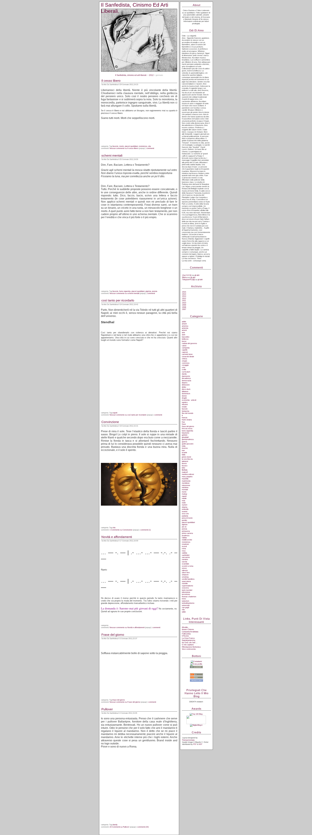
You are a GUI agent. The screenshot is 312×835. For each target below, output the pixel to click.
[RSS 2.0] (196, 675)
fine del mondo (187, 413)
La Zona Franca (188, 638)
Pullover (107, 709)
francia (184, 418)
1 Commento (121, 530)
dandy (115, 825)
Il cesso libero (111, 80)
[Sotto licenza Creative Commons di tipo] (196, 668)
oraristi (184, 511)
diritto (184, 387)
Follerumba (186, 634)
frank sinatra (187, 420)
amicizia (185, 328)
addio (184, 322)
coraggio (185, 365)
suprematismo (187, 586)
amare (184, 324)
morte (121, 146)
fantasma (185, 411)
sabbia (184, 553)
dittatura (185, 391)
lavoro (184, 463)
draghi (184, 398)
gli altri (197, 275)
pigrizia (148, 291)
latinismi (185, 461)
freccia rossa (187, 428)
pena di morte (187, 518)
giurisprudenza (188, 439)
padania (185, 516)
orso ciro (185, 514)
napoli (115, 413)
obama (184, 507)
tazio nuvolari (187, 590)
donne (184, 396)
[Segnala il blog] (196, 681)
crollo (184, 369)
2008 (184, 307)
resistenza (143, 146)
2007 (184, 309)
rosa (183, 551)
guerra (184, 442)
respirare (185, 544)
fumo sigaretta (124, 291)
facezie (115, 146)
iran (183, 450)
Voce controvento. (189, 649)
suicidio (185, 583)
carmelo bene (187, 354)
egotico (185, 402)
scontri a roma (187, 566)
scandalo (185, 564)
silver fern (186, 573)
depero (184, 383)
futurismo (185, 433)
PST (195, 744)
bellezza (185, 339)
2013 (184, 296)
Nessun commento (124, 148)
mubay (184, 494)
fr (182, 415)
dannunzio (186, 376)
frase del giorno (119, 700)
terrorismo (186, 594)
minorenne (186, 485)
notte (184, 503)
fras (183, 422)
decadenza (186, 378)
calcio (184, 346)
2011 (184, 300)
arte (183, 332)
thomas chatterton (189, 597)
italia (183, 455)
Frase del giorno (112, 634)
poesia (154, 291)
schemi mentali (111, 155)
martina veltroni (188, 474)
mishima (185, 487)
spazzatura (186, 581)
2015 (184, 292)
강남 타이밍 (187, 275)
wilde (184, 612)
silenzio (185, 570)
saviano (185, 559)
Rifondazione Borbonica (191, 647)
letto (183, 468)
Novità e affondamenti (116, 537)
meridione (185, 483)
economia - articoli (189, 400)
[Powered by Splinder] (196, 683)
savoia (184, 562)
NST (200, 744)
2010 (184, 303)
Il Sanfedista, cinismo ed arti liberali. (131, 75)
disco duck (186, 389)
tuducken (185, 601)
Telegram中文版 (188, 279)
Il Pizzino (185, 636)
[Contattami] (196, 661)
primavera (186, 531)
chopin (184, 361)
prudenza (185, 535)
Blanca (185, 277)
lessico (184, 466)
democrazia (186, 381)
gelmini (184, 435)
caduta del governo (189, 343)
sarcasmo (186, 557)
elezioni (185, 404)
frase (184, 424)
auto (183, 335)
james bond (186, 457)
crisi (183, 367)
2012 (151, 75)
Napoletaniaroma (188, 640)
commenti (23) (143, 827)
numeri (184, 505)
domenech (186, 394)
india (183, 446)
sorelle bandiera (188, 579)
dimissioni (185, 385)
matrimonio (186, 481)
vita (149, 146)
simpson (185, 575)
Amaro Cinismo (188, 629)
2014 (184, 294)
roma (184, 548)
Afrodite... (185, 627)
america (185, 326)
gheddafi (185, 437)
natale (184, 498)
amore (184, 330)
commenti (150, 148)
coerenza (185, 363)
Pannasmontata (188, 740)
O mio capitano (188, 645)
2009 (184, 305)
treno (184, 599)
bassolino (185, 337)
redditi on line (187, 540)
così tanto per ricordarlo (117, 300)
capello (184, 350)
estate (184, 407)
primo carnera (187, 533)
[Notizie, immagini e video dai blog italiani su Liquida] (196, 723)
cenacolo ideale (188, 356)
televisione (186, 592)
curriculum (186, 372)
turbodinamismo (188, 603)
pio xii (184, 527)
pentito (184, 520)
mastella (185, 479)
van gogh (185, 607)
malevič (185, 472)
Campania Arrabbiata (190, 632)
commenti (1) (145, 530)
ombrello (185, 509)
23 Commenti (119, 827)
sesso (184, 568)
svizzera (185, 588)
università (185, 605)
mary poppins (187, 477)
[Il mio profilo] (196, 664)
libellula (184, 470)
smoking (185, 577)
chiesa (184, 359)
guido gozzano (187, 444)
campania (185, 348)
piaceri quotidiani (131, 146)
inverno (185, 448)
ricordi (184, 546)
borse (184, 341)
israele (184, 452)
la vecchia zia (187, 459)
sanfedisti (185, 555)
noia (183, 501)
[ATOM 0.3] (196, 678)
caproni (185, 352)
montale (185, 490)
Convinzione (110, 422)
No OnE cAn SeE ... (189, 643)
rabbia (184, 538)
